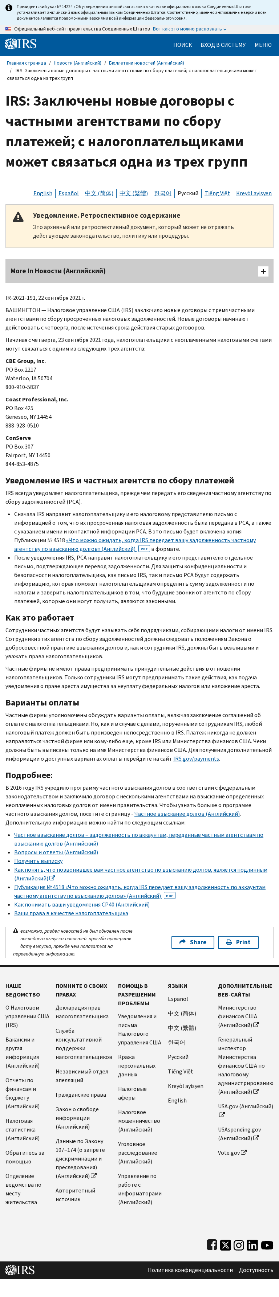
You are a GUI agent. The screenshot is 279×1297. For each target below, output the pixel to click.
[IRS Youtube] (267, 1243)
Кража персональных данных (136, 1065)
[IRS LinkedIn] (252, 1243)
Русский (188, 193)
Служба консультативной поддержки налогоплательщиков (84, 1044)
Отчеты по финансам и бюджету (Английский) (22, 1093)
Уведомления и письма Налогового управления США (139, 1029)
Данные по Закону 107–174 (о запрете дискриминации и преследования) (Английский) (80, 1158)
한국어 (162, 193)
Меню (263, 45)
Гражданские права (81, 1094)
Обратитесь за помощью (24, 1157)
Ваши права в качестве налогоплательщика (71, 913)
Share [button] (198, 942)
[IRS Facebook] (212, 1243)
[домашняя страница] (20, 43)
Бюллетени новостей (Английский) (146, 63)
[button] (223, 45)
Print (243, 942)
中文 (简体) (99, 193)
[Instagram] (239, 1243)
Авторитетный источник (75, 1195)
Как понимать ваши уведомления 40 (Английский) (82, 904)
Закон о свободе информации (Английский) (77, 1117)
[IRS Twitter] (225, 1243)
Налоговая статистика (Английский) (22, 1129)
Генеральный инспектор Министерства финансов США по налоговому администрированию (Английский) (246, 1066)
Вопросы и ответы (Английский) (56, 852)
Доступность (256, 1270)
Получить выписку (38, 861)
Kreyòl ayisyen (254, 193)
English (42, 193)
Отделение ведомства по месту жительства (23, 1189)
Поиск (182, 45)
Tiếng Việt (217, 193)
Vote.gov (229, 1153)
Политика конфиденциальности (190, 1270)
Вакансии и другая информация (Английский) (22, 1052)
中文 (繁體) (134, 193)
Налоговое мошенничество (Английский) (139, 1120)
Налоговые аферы (132, 1093)
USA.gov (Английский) (245, 1106)
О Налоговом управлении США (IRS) (27, 1016)
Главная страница (26, 63)
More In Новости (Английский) (58, 270)
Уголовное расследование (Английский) (137, 1152)
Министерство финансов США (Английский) (237, 1016)
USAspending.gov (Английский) (239, 1134)
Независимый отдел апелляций (82, 1076)
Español (68, 193)
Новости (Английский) (77, 63)
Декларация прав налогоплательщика (82, 1012)
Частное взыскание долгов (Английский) (187, 814)
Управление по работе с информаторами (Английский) (140, 1189)
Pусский (178, 1057)
